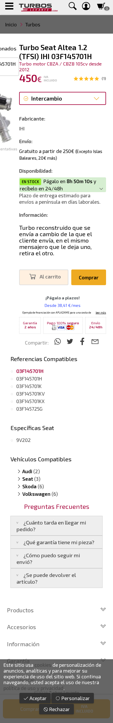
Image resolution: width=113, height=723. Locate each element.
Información (23, 643)
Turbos (32, 24)
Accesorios (21, 626)
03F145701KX (30, 401)
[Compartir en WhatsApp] (58, 341)
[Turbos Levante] (38, 7)
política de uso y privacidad (33, 688)
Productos (20, 610)
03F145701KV (30, 393)
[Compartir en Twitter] (71, 341)
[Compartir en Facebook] (83, 341)
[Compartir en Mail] (95, 341)
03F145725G (29, 408)
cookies (42, 665)
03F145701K (29, 386)
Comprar (89, 277)
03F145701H (29, 378)
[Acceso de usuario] (86, 7)
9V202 (23, 440)
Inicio (11, 24)
